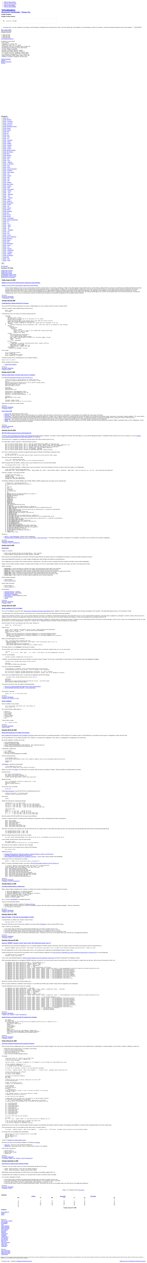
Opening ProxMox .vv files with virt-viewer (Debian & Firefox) (18, 917)
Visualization (10, 255)
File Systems (10, 189)
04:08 (12, 297)
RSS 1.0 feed (8, 271)
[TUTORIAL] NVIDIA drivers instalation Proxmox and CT (18, 855)
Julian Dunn (4, 1243)
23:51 (17, 1014)
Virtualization (8, 10)
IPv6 (8, 165)
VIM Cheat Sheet (5, 1250)
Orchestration (10, 202)
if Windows (43, 924)
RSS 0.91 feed (8, 270)
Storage (9, 148)
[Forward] (93, 1196)
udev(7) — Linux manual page (12, 536)
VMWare (9, 253)
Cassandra (10, 121)
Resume (3, 63)
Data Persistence (10, 791)
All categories (4, 266)
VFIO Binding (5, 764)
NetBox (6, 420)
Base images (8, 595)
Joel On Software (5, 1242)
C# (8, 221)
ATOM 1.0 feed (12, 276)
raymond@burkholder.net (7, 38)
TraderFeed (4, 1236)
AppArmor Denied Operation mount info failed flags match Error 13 (38, 958)
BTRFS (9, 191)
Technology (9, 238)
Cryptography (10, 218)
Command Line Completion (11, 594)
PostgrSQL (10, 123)
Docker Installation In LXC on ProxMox (12, 608)
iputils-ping (7, 1144)
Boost (9, 224)
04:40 (10, 1038)
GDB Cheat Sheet (5, 1253)
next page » (81, 1190)
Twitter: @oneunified (6, 61)
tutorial (6, 598)
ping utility (37, 1142)
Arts (8, 118)
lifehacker (3, 1232)
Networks (9, 145)
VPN (8, 179)
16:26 (10, 1188)
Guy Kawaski (4, 1238)
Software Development (12, 219)
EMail (8, 187)
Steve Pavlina (4, 1240)
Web (8, 257)
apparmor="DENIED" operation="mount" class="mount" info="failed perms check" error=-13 (26, 943)
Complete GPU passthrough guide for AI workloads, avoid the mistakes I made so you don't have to (29, 854)
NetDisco (9, 201)
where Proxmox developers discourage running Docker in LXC (39, 611)
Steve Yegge (4, 1245)
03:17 (8, 427)
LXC (8, 247)
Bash (8, 136)
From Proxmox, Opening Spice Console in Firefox (15, 1163)
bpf (8, 138)
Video (8, 241)
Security (9, 216)
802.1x (9, 157)
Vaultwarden (7, 419)
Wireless (9, 182)
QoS (8, 174)
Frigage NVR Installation (11, 364)
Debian (9, 141)
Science (9, 214)
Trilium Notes (8, 416)
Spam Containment (11, 236)
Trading (8, 240)
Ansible (9, 204)
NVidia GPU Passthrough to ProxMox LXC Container (15, 732)
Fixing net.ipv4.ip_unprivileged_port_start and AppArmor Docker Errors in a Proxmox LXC (75, 952)
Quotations (9, 211)
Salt (8, 206)
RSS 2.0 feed (8, 273)
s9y (8, 1261)
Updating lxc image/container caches (17, 1140)
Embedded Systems (12, 126)
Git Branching (4, 1254)
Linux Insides (4, 1222)
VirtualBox (9, 252)
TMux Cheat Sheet (5, 1251)
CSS (8, 258)
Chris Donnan (4, 1229)
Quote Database (5, 1226)
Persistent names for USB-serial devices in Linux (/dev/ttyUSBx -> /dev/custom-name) (26, 537)
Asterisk (9, 185)
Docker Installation (7, 701)
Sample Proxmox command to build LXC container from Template (19, 1017)
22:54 (10, 937)
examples (17, 591)
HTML (8, 260)
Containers (10, 140)
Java (8, 231)
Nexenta (10, 197)
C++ (8, 223)
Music (8, 153)
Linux (8, 135)
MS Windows (10, 152)
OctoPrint (7, 415)
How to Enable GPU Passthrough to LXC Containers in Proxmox (18, 735)
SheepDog (10, 194)
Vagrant (9, 208)
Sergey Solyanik (5, 1228)
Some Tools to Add (7, 411)
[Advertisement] (6, 89)
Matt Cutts (3, 1241)
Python (9, 235)
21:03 (23, 1158)
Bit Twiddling (4, 1223)
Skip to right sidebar (10, 6)
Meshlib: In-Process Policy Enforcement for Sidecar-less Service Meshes (21, 282)
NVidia (16, 769)
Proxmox (9, 248)
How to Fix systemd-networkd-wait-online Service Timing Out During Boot (23, 686)
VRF (8, 180)
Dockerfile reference (9, 591)
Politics (8, 209)
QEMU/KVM (10, 250)
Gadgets (9, 130)
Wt (8, 228)
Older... (3, 1214)
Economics (9, 124)
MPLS (8, 167)
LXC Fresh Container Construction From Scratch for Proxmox (18, 1043)
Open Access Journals (6, 1220)
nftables (9, 146)
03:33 (10, 408)
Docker (9, 245)
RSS (8, 213)
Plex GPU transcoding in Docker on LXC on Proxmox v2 (18, 377)
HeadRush (3, 1234)
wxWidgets (10, 230)
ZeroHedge (4, 1246)
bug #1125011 (14, 899)
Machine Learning (11, 150)
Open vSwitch (10, 172)
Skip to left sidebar (9, 5)
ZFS (9, 196)
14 (74, 1202)
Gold (8, 131)
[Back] (33, 1196)
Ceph (9, 192)
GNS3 (8, 199)
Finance (9, 128)
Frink (2, 1224)
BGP (8, 158)
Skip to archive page (10, 3)
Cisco (8, 160)
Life (8, 133)
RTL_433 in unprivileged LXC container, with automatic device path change (23, 435)
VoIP (8, 177)
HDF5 (9, 226)
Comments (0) (16, 542)
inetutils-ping (8, 1146)
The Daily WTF (5, 1237)
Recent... (3, 1213)
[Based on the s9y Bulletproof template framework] (132, 1261)
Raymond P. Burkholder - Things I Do (16, 12)
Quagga (9, 175)
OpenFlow (9, 170)
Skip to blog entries (10, 2)
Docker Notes (5, 548)
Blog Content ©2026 (6, 30)
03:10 (12, 911)
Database (9, 119)
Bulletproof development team (24, 1261)
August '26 (63, 1196)
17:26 (17, 698)
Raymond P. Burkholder (7, 296)
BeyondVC (3, 1231)
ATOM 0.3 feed (12, 274)
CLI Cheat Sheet (9, 596)
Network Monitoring (12, 169)
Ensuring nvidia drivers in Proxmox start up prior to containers (18, 374)
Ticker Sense (4, 1233)
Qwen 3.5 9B (8, 413)
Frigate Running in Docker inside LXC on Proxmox (15, 303)
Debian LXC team (30, 904)
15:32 (8, 727)
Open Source (10, 184)
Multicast (10, 162)
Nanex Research (5, 1227)
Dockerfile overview (9, 593)
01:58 (9, 369)
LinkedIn (3, 60)
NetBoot (9, 143)
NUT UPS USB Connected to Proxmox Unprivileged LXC (16, 433)
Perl (8, 233)
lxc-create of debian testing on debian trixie (13, 886)
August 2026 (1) (5, 1212)
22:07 (10, 542)
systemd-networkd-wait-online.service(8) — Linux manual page (20, 687)
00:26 (9, 603)
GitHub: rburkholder (6, 59)
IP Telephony (10, 163)
